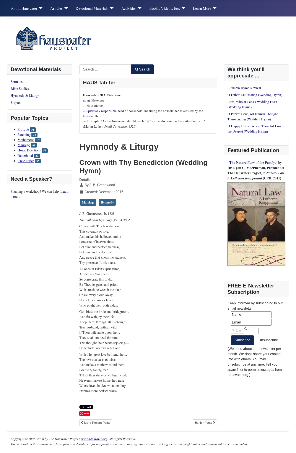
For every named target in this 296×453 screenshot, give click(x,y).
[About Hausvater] (40, 8)
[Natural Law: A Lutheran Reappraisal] (257, 223)
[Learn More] (214, 8)
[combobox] (105, 69)
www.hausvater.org (94, 439)
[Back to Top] (288, 445)
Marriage (24, 145)
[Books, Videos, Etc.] (182, 8)
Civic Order (26, 160)
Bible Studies (20, 88)
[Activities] (139, 8)
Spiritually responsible (101, 110)
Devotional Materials (92, 8)
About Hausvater (24, 8)
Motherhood (26, 139)
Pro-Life (23, 129)
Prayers (16, 102)
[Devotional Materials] (111, 8)
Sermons (17, 81)
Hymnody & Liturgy (25, 95)
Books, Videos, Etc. (164, 8)
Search (144, 69)
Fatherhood (25, 155)
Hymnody (107, 202)
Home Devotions (29, 150)
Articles (56, 8)
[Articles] (65, 8)
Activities (128, 8)
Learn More (202, 8)
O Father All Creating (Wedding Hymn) (255, 94)
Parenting (24, 134)
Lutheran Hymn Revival (244, 87)
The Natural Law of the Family (252, 162)
